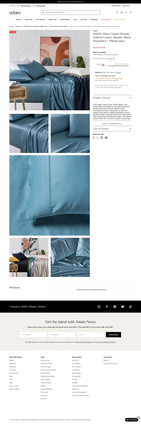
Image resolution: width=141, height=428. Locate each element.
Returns (43, 386)
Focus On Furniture (110, 364)
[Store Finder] (117, 12)
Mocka (106, 360)
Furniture (52, 19)
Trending (94, 19)
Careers (75, 383)
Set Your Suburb (25, 6)
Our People (76, 364)
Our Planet (76, 370)
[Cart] (130, 12)
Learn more (118, 78)
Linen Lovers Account (48, 370)
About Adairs (77, 357)
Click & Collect (46, 383)
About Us (75, 360)
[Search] (44, 12)
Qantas (74, 380)
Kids (75, 19)
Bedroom (29, 19)
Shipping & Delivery (48, 376)
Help (42, 357)
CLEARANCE (106, 19)
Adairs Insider (14, 389)
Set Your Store (41, 6)
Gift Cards (44, 392)
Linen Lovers (119, 19)
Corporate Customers (80, 386)
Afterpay (44, 395)
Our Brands (108, 357)
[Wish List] (126, 12)
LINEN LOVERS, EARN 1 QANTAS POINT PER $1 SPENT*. (72, 2)
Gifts (11, 380)
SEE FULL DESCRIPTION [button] (111, 124)
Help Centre (126, 6)
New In (18, 19)
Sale (10, 383)
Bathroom (40, 19)
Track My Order (116, 6)
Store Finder (45, 373)
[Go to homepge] (15, 12)
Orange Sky (76, 376)
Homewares (65, 19)
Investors (75, 389)
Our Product (76, 367)
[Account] (122, 12)
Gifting (84, 19)
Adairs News (76, 373)
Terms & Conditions (83, 342)
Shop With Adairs (15, 357)
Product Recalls (46, 389)
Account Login (46, 367)
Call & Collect (45, 380)
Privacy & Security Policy (105, 342)
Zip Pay (43, 399)
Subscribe (113, 335)
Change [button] (118, 72)
